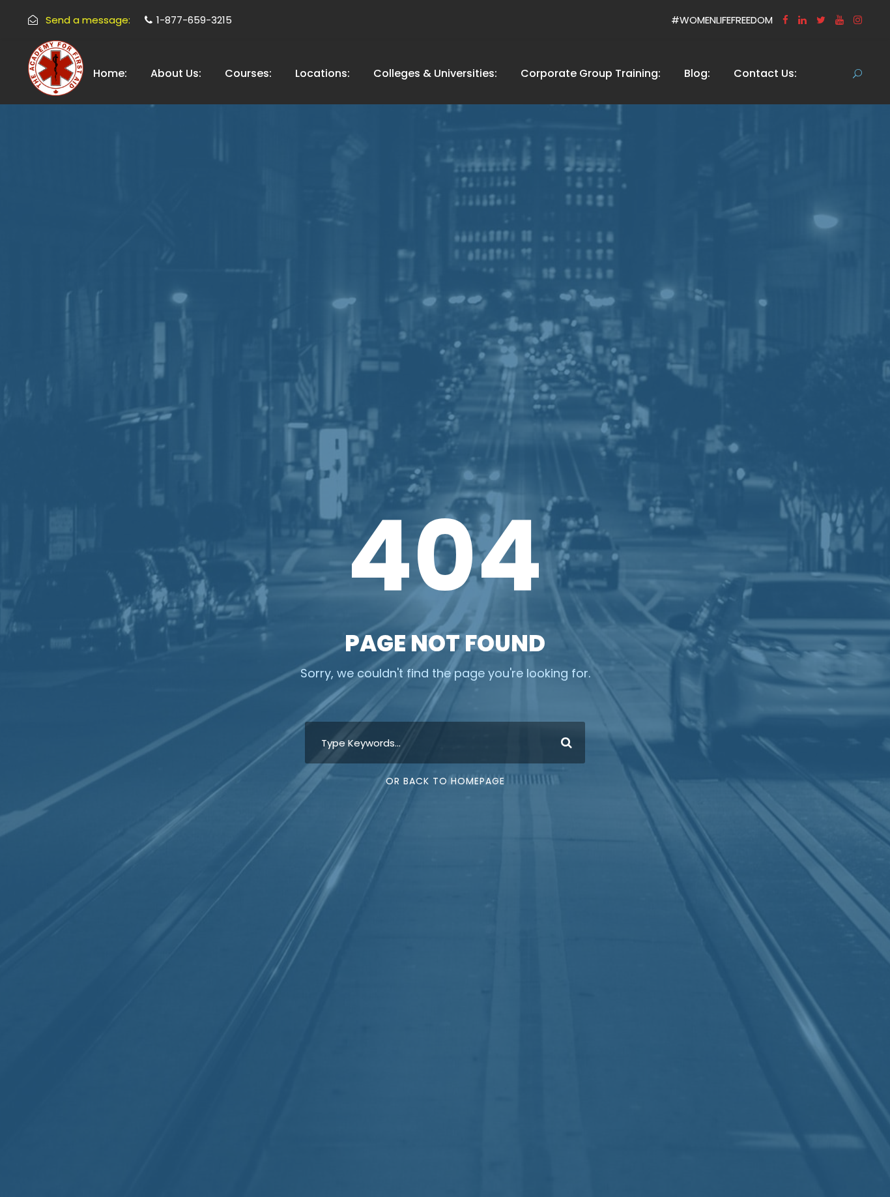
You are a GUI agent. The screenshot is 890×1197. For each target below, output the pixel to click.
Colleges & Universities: (435, 73)
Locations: (322, 73)
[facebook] (785, 20)
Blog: (697, 73)
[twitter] (820, 20)
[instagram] (858, 20)
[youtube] (839, 20)
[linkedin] (802, 20)
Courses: (248, 73)
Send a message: (88, 20)
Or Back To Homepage (445, 781)
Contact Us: (765, 73)
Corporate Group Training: (591, 73)
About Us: (176, 73)
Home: (110, 73)
